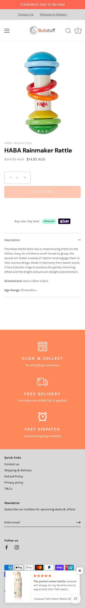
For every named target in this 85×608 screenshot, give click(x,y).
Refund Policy (13, 476)
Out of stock (42, 191)
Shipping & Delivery (53, 14)
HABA (8, 143)
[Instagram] (17, 547)
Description (12, 240)
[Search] (68, 31)
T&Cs (8, 488)
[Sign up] (78, 522)
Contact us (11, 464)
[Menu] (7, 31)
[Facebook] (6, 547)
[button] (79, 570)
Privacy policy (13, 482)
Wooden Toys (23, 143)
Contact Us (26, 14)
